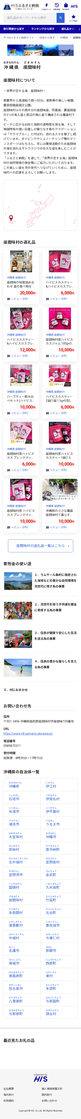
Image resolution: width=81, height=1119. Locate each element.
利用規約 (8, 1100)
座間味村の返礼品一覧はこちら (40, 546)
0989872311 (12, 745)
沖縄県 (64, 37)
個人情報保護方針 (52, 1088)
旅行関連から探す (13, 28)
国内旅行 (47, 1094)
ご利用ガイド (46, 9)
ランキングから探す (42, 28)
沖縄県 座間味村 (16, 277)
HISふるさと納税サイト (20, 37)
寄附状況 (65, 9)
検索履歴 (56, 9)
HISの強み (73, 21)
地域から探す (47, 37)
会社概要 (8, 1088)
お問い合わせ (49, 1100)
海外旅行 (8, 1094)
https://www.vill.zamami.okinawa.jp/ (28, 733)
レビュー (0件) (19, 298)
